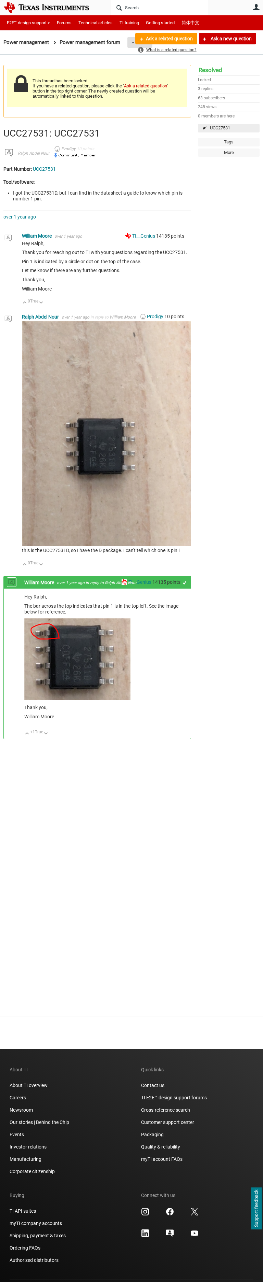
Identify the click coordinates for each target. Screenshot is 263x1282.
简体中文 (190, 22)
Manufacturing (25, 1159)
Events (17, 1134)
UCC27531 (220, 127)
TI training (129, 22)
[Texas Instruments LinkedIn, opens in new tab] (145, 1235)
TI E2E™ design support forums (174, 1097)
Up (25, 303)
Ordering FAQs (25, 1248)
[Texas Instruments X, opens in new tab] (194, 1214)
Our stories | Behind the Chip (39, 1122)
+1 (184, 582)
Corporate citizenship (32, 1171)
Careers (18, 1097)
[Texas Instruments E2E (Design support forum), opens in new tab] (170, 1235)
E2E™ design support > (28, 22)
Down (41, 303)
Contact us (152, 1085)
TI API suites (23, 1211)
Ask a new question (231, 38)
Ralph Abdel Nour (34, 153)
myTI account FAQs (162, 1159)
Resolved (210, 70)
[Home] (51, 7)
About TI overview (29, 1085)
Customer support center (167, 1122)
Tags (229, 141)
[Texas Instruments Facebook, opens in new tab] (170, 1214)
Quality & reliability (160, 1147)
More (229, 152)
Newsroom (21, 1110)
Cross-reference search (165, 1110)
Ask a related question (169, 38)
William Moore (37, 236)
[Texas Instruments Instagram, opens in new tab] (145, 1214)
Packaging (152, 1134)
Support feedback (256, 1208)
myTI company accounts (36, 1223)
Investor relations (28, 1147)
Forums (64, 22)
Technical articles (95, 22)
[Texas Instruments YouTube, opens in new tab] (194, 1235)
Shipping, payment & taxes (38, 1235)
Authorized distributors (34, 1260)
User (256, 7)
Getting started (160, 22)
